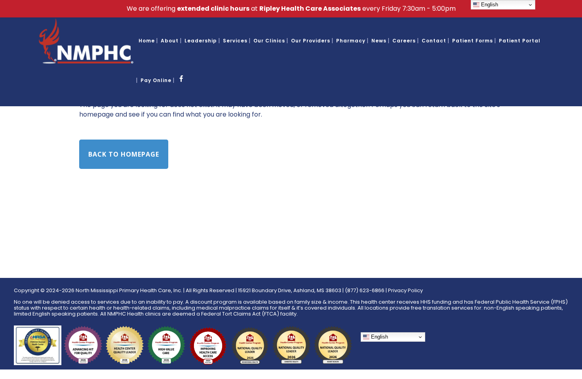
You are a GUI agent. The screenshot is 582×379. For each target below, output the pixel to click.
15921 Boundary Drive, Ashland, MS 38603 (289, 290)
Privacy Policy (405, 290)
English (378, 337)
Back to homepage (123, 154)
